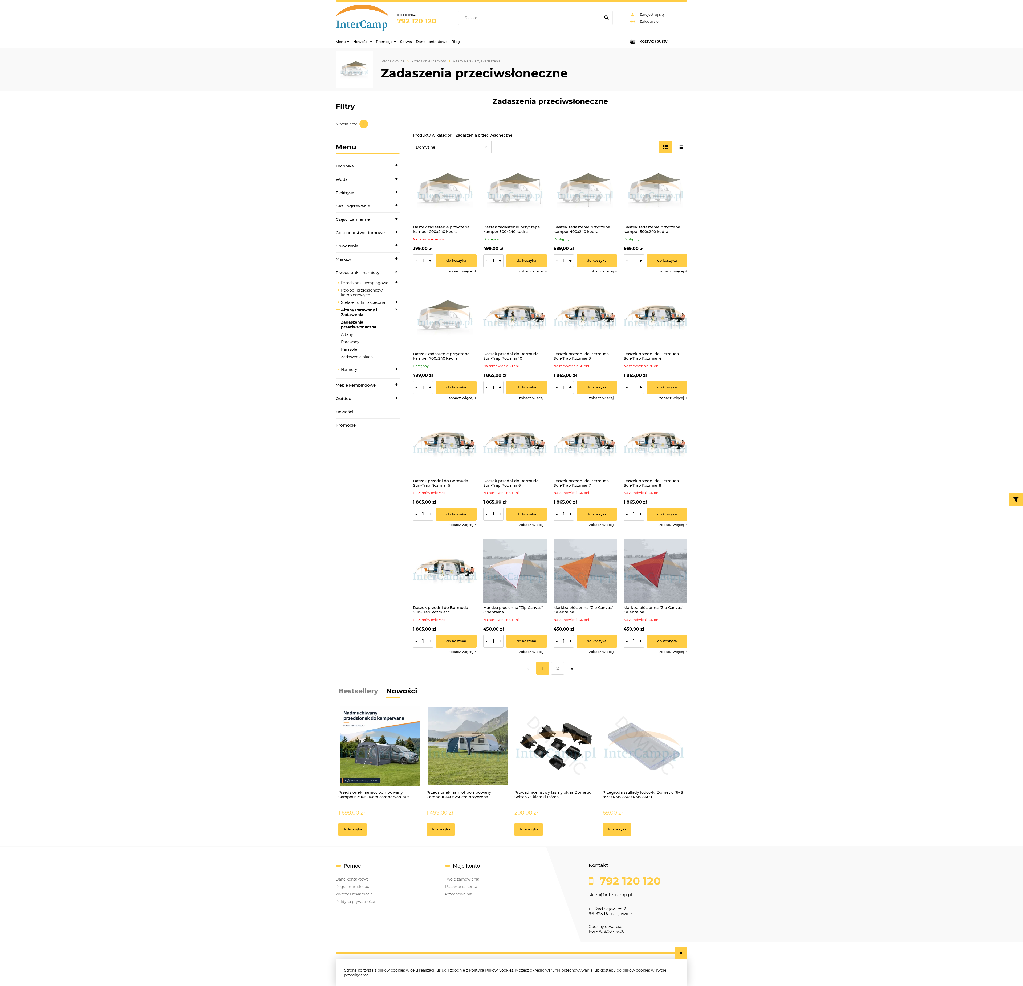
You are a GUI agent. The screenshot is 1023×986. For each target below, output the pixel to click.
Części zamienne (353, 219)
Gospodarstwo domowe (360, 232)
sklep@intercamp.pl (610, 894)
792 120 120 (416, 21)
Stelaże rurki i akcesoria (363, 302)
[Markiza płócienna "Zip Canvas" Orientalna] (515, 571)
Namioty (349, 369)
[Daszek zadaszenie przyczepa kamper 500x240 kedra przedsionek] (655, 190)
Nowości (344, 411)
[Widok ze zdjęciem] (665, 147)
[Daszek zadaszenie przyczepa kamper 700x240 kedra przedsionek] (445, 317)
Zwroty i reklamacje (354, 894)
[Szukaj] (606, 18)
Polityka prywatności (355, 901)
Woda (342, 179)
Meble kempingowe (356, 385)
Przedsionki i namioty (357, 272)
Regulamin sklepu (352, 886)
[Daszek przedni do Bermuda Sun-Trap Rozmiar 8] (655, 444)
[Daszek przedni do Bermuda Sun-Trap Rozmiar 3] (585, 317)
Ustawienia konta (461, 886)
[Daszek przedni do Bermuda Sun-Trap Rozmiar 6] (515, 444)
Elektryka (345, 192)
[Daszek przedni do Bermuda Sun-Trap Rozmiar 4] (655, 317)
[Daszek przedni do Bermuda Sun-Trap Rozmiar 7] (585, 444)
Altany (347, 334)
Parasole (349, 349)
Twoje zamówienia (462, 879)
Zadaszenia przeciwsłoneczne (358, 324)
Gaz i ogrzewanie (353, 205)
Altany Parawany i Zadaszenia (359, 312)
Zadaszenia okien (357, 356)
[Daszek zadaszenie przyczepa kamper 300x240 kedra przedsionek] (515, 190)
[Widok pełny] (681, 147)
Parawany (350, 341)
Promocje (346, 425)
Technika (345, 166)
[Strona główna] (362, 18)
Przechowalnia (458, 894)
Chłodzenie (347, 245)
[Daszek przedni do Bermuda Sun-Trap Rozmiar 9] (445, 571)
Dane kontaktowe (352, 879)
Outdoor (344, 398)
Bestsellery (358, 691)
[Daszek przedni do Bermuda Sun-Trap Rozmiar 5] (445, 444)
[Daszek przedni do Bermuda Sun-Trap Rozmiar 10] (515, 317)
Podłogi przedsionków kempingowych (362, 292)
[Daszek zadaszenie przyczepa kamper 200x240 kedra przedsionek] (445, 190)
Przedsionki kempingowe (364, 282)
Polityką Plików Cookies (491, 970)
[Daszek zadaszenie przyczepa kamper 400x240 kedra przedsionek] (585, 190)
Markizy (343, 259)
